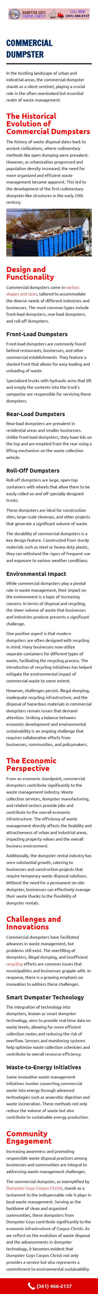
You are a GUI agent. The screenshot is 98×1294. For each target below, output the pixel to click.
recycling (14, 963)
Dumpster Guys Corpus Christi (34, 1187)
